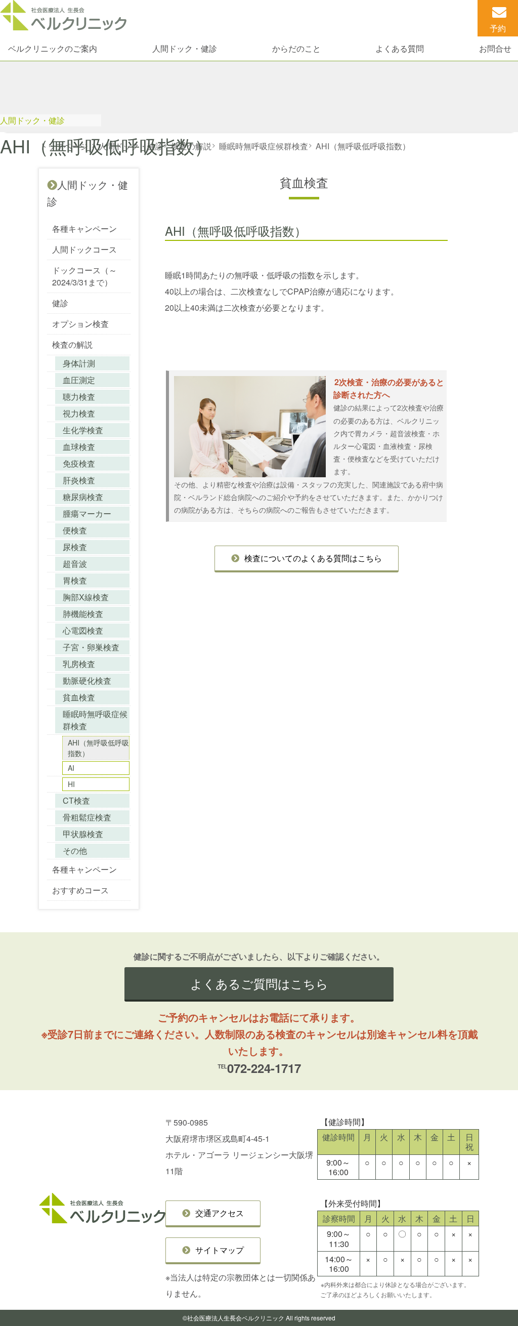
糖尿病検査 (83, 497)
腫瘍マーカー (87, 513)
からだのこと (296, 48)
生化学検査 (83, 430)
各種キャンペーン (84, 228)
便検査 (75, 530)
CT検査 (76, 800)
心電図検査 (83, 630)
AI (71, 768)
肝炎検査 (79, 480)
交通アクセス (219, 1213)
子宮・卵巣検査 (91, 647)
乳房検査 (79, 664)
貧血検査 (79, 697)
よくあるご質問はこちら (259, 983)
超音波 (75, 563)
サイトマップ (219, 1250)
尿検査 (75, 547)
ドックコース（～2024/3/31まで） (84, 276)
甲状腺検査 (83, 834)
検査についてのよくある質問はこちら (313, 558)
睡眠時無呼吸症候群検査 (95, 720)
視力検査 (79, 413)
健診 (60, 303)
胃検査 (75, 580)
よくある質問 (399, 48)
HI (71, 784)
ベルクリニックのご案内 (52, 48)
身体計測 (79, 363)
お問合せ (495, 48)
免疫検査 (79, 463)
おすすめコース (80, 890)
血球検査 (79, 446)
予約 (498, 28)
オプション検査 (80, 323)
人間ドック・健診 (184, 48)
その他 (75, 850)
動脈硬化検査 (87, 680)
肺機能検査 (83, 613)
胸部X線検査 (86, 597)
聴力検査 (79, 396)
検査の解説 (72, 344)
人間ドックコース (84, 249)
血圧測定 (79, 380)
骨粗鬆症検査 (87, 817)
